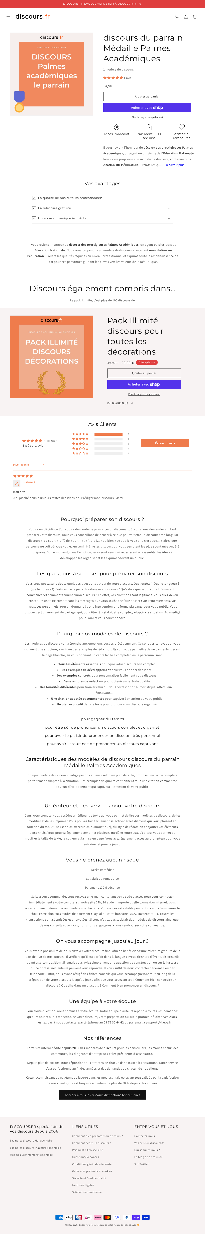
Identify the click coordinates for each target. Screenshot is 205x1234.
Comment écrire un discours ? (91, 1143)
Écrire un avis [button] (165, 443)
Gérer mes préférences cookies (92, 1171)
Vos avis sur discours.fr (149, 1143)
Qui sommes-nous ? (147, 1150)
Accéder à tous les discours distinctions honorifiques (102, 1095)
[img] (23, 476)
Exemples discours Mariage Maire (31, 1140)
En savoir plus (175, 165)
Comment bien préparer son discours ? (97, 1136)
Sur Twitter (141, 1164)
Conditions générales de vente (92, 1164)
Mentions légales (83, 1185)
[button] (8, 16)
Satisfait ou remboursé (87, 1192)
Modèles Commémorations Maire (31, 1155)
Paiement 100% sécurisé (87, 1150)
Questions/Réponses (85, 1157)
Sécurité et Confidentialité (89, 1178)
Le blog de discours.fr (148, 1157)
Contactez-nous (144, 1136)
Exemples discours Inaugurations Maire (35, 1148)
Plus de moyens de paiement (147, 117)
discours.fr (84, 1224)
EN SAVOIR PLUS (118, 403)
